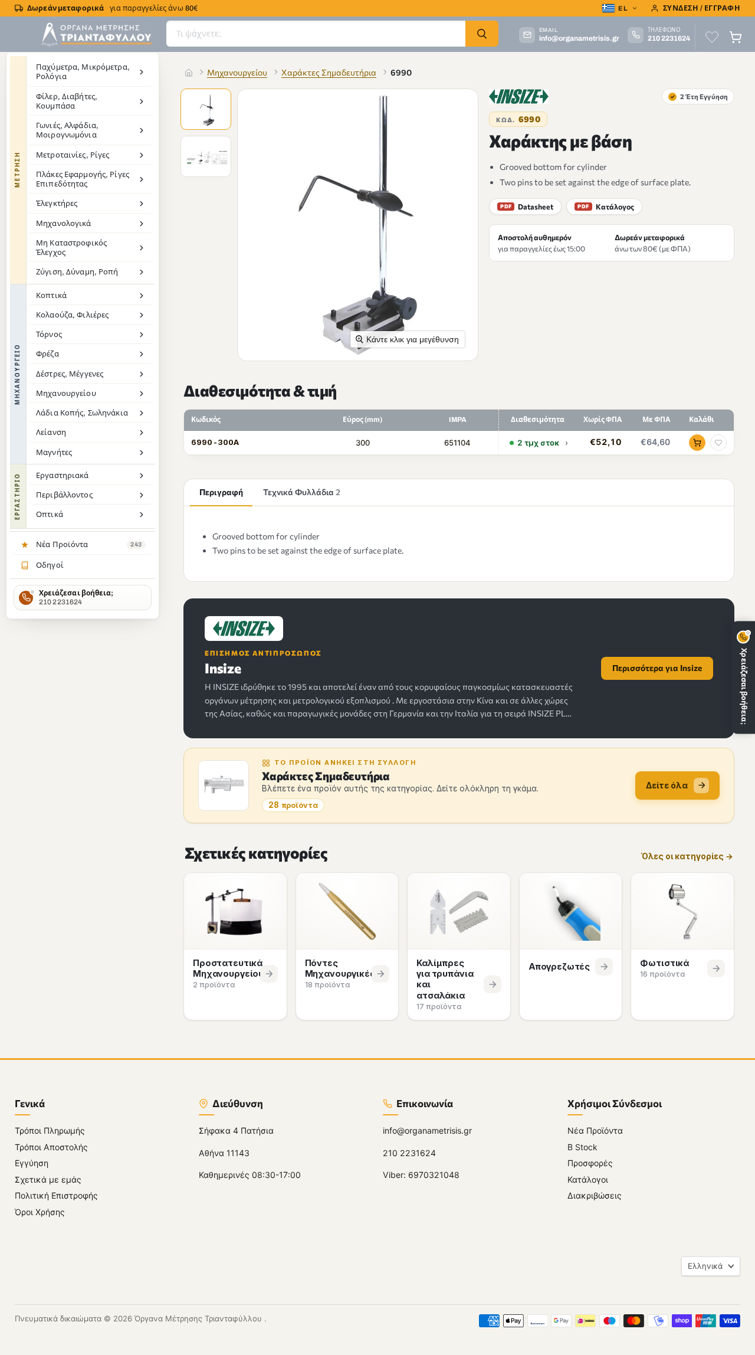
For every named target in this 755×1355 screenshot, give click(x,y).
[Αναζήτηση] (481, 34)
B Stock (582, 1146)
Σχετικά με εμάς (48, 1179)
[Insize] (519, 96)
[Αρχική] (188, 72)
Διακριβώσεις (594, 1195)
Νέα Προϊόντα (595, 1130)
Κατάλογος (605, 206)
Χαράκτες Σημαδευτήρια (328, 72)
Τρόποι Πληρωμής (50, 1130)
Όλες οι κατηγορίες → (687, 856)
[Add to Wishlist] (718, 442)
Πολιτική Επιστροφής (56, 1195)
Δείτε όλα (667, 785)
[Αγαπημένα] (712, 37)
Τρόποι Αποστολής (51, 1146)
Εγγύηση (31, 1163)
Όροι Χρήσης (40, 1211)
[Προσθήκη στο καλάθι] (697, 442)
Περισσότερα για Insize (657, 668)
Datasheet (526, 206)
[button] (207, 110)
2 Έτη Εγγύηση (699, 96)
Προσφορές (590, 1163)
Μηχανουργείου (237, 72)
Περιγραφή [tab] (221, 492)
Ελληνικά (705, 1266)
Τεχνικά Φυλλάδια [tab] (301, 492)
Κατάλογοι (587, 1179)
